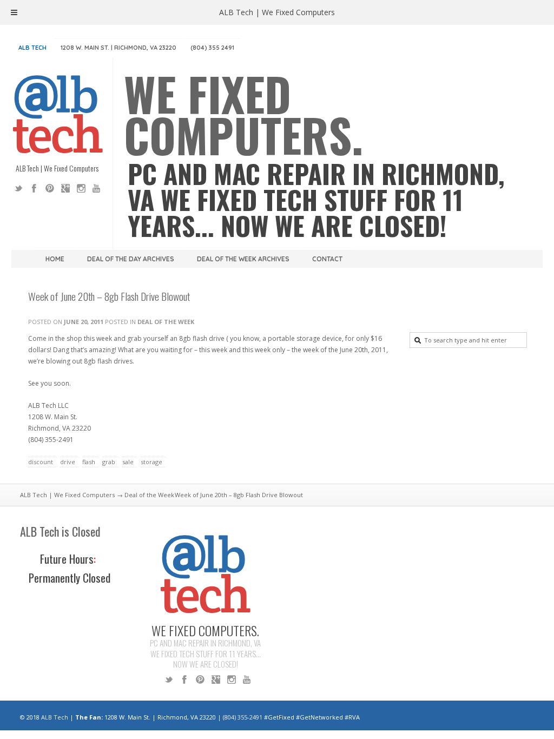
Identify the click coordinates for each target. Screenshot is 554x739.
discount (40, 462)
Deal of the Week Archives (243, 259)
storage (151, 462)
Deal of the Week (165, 322)
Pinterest (49, 188)
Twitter (18, 188)
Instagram (81, 188)
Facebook (34, 188)
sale (128, 462)
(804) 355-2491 (242, 717)
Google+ (65, 188)
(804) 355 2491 (212, 47)
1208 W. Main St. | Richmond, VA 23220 (118, 47)
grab (108, 462)
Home (54, 259)
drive (67, 462)
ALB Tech (32, 47)
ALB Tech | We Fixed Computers (67, 495)
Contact (327, 259)
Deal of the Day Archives (130, 259)
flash (88, 462)
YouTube (97, 188)
